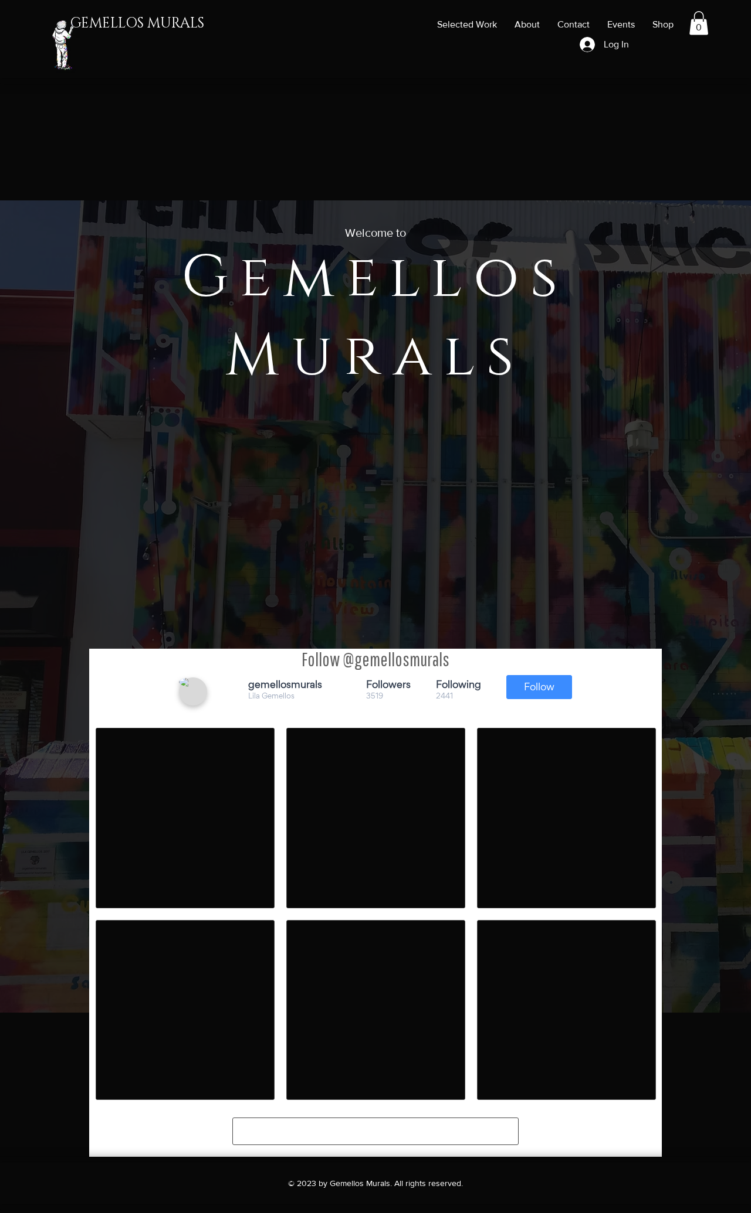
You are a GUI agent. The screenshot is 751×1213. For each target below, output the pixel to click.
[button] (699, 23)
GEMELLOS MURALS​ (137, 23)
